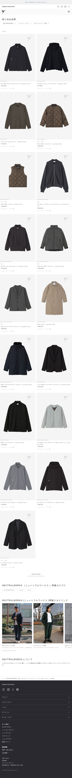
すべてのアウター (9, 590)
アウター (24, 678)
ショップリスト (6, 733)
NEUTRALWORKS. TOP (13, 678)
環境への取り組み (7, 750)
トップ (3, 678)
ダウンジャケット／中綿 (40, 23)
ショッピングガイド (8, 730)
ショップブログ (6, 739)
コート (29, 590)
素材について (6, 742)
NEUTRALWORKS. (8, 23)
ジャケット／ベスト (24, 23)
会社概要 (4, 753)
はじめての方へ (6, 727)
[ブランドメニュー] (69, 12)
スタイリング (6, 736)
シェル (21, 590)
